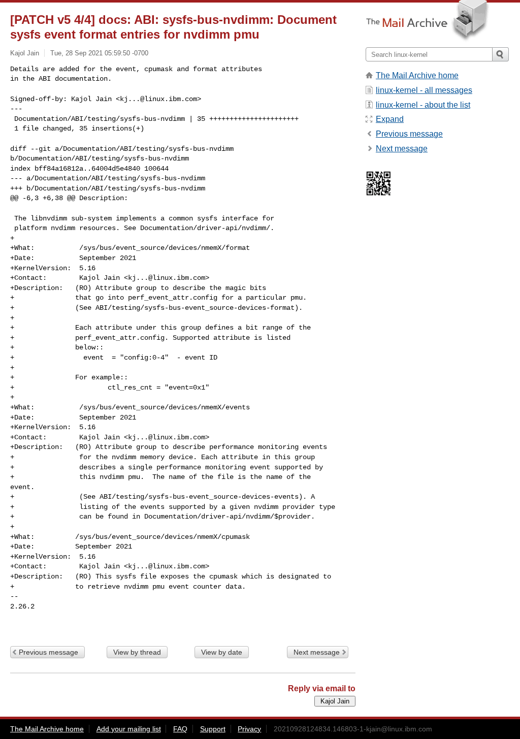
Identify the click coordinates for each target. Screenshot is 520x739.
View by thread (137, 652)
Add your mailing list (128, 729)
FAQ (180, 729)
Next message (317, 652)
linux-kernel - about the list (423, 105)
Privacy (249, 729)
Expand (390, 119)
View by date (221, 652)
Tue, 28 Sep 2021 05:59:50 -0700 (99, 53)
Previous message (48, 652)
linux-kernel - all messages (424, 90)
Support (212, 729)
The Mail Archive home (417, 75)
